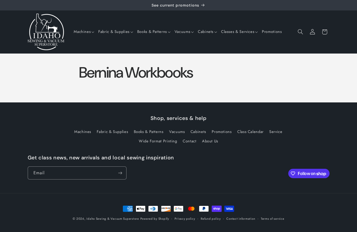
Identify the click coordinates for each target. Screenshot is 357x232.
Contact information (240, 219)
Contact (189, 141)
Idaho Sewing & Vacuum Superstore (113, 219)
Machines (82, 132)
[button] (84, 32)
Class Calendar (250, 132)
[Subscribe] (120, 172)
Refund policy (211, 219)
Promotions (222, 132)
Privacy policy (185, 219)
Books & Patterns (149, 132)
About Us (210, 141)
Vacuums (177, 132)
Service (275, 132)
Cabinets (198, 132)
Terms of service (272, 219)
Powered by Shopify (154, 219)
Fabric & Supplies (112, 132)
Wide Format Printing (158, 141)
